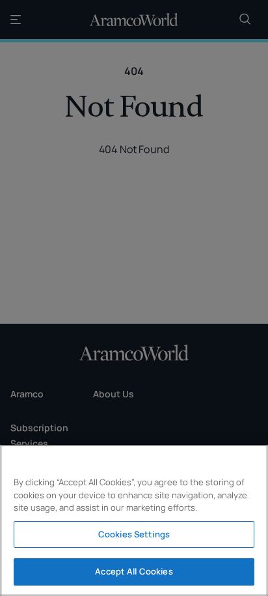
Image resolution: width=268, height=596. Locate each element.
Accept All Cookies (133, 571)
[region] (134, 520)
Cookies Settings (134, 534)
